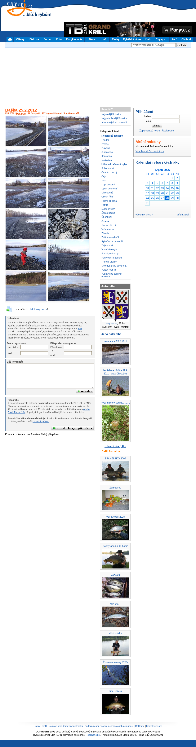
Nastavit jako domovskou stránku (66, 726)
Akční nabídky (148, 142)
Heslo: (9, 353)
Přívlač (105, 144)
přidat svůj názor (38, 309)
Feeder (105, 140)
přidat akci (183, 214)
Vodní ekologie (109, 249)
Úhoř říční (106, 217)
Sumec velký (108, 209)
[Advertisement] (98, 75)
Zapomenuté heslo (149, 130)
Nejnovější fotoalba (111, 114)
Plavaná (105, 148)
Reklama (140, 726)
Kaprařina (106, 156)
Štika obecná (108, 213)
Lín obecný (107, 192)
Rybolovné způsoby (112, 136)
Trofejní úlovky (109, 261)
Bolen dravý (107, 168)
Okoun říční (107, 196)
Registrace (168, 130)
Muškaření (106, 160)
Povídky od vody (109, 253)
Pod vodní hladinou (111, 257)
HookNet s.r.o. (93, 735)
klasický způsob (41, 421)
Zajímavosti (107, 245)
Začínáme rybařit (110, 237)
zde (80, 328)
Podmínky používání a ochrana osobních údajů (109, 726)
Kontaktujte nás (154, 726)
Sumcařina (107, 152)
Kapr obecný (108, 184)
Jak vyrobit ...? (108, 225)
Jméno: (147, 116)
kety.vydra (21, 113)
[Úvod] (10, 39)
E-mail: (52, 353)
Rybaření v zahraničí (112, 241)
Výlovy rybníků (109, 269)
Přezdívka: (9, 347)
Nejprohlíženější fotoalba (114, 118)
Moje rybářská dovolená (114, 265)
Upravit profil (40, 726)
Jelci (103, 180)
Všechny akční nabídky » (150, 151)
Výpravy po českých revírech (111, 275)
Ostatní (105, 221)
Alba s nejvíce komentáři (114, 122)
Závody (105, 233)
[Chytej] (23, 13)
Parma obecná (109, 201)
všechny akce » (144, 214)
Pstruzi (105, 205)
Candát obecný (109, 172)
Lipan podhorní (109, 188)
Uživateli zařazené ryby (114, 164)
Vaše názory (107, 229)
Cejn (103, 176)
